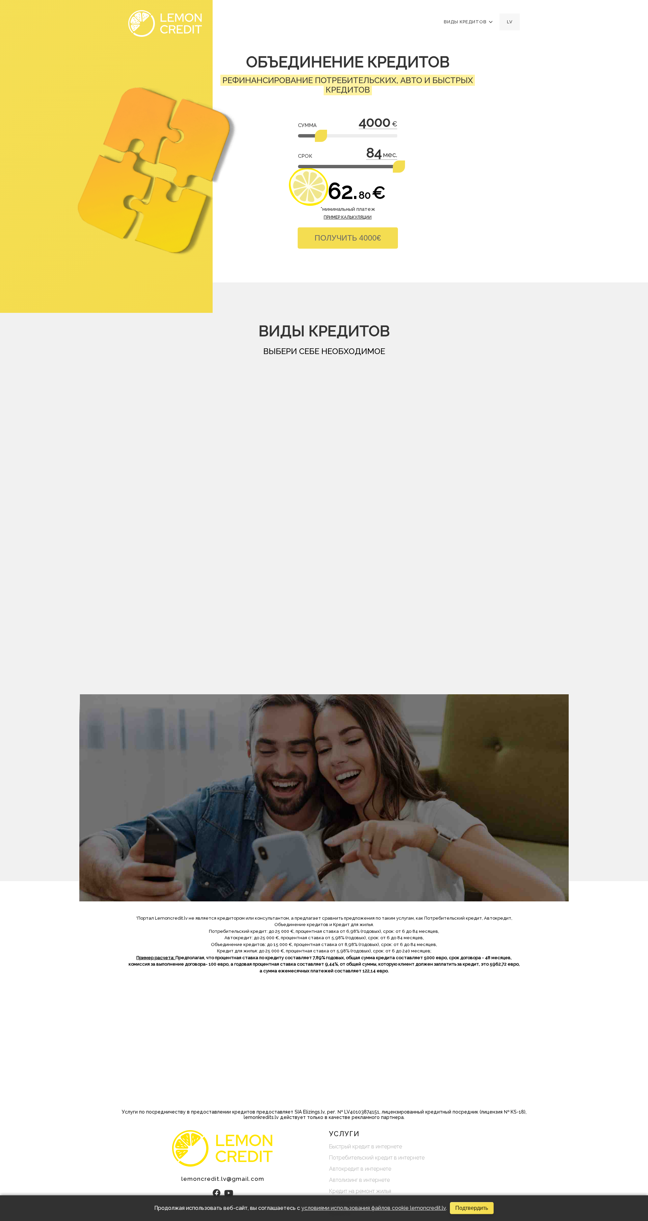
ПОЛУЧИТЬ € (348, 237)
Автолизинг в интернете (359, 1180)
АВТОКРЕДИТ (368, 446)
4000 (374, 122)
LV (510, 21)
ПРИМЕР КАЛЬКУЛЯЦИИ (348, 217)
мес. (390, 155)
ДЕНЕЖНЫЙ (275, 446)
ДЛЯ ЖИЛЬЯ (462, 446)
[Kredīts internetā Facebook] (216, 1193)
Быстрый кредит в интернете (365, 1146)
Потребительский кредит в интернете (377, 1157)
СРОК (305, 156)
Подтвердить (471, 1208)
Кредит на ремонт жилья (360, 1191)
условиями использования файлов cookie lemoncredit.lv (373, 1208)
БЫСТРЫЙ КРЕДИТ (182, 450)
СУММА (307, 125)
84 (374, 152)
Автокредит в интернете (360, 1169)
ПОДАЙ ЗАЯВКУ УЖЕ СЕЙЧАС (191, 865)
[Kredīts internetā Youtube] (228, 1193)
